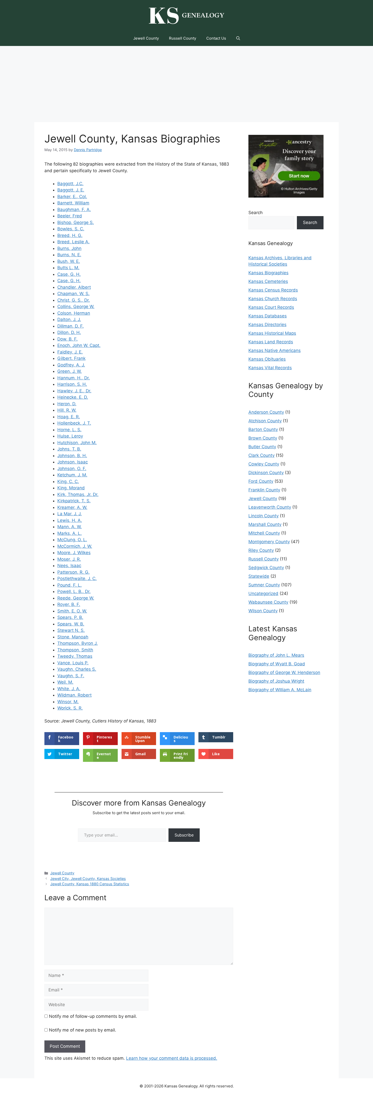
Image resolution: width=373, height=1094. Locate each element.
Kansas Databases (267, 315)
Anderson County (266, 412)
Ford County (260, 481)
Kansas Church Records (272, 298)
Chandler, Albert (74, 287)
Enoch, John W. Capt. (78, 345)
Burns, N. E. (69, 254)
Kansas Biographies (268, 272)
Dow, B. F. (67, 339)
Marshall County (264, 524)
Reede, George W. (75, 598)
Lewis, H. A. (69, 520)
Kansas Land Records (270, 341)
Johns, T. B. (69, 449)
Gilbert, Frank (71, 358)
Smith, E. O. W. (72, 611)
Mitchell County (264, 533)
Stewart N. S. (71, 630)
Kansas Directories (267, 324)
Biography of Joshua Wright (276, 681)
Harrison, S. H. (72, 384)
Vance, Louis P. (73, 662)
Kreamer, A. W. (72, 507)
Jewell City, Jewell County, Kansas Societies (88, 878)
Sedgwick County (266, 567)
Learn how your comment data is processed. (171, 1058)
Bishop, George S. (75, 222)
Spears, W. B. (70, 623)
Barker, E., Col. (72, 196)
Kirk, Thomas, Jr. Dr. (77, 494)
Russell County (182, 38)
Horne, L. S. (69, 429)
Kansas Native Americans (274, 350)
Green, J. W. (69, 371)
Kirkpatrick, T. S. (74, 500)
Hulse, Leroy (70, 436)
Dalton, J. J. (69, 319)
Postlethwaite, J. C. (77, 578)
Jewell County (146, 38)
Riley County (261, 550)
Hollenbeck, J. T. (74, 423)
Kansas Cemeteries (268, 281)
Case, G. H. (69, 274)
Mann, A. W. (69, 526)
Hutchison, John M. (77, 442)
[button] (238, 38)
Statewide (258, 576)
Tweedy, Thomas (74, 656)
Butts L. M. (68, 267)
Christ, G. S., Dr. (73, 300)
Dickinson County (266, 472)
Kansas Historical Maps (272, 333)
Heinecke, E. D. (72, 397)
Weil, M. (65, 682)
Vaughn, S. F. (70, 675)
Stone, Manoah (72, 636)
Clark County (261, 455)
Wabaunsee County (268, 602)
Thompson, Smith (75, 649)
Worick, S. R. (70, 708)
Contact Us (216, 38)
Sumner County (264, 584)
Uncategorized (263, 593)
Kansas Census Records (273, 290)
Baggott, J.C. (70, 183)
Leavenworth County (269, 507)
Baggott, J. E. (70, 189)
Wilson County (263, 610)
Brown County (262, 438)
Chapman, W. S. (73, 293)
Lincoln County (263, 515)
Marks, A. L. (69, 533)
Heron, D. (66, 403)
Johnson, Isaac (72, 461)
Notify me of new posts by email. (82, 1030)
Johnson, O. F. (71, 468)
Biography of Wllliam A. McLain (279, 689)
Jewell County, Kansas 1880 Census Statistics (89, 884)
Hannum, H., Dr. (73, 377)
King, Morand (71, 487)
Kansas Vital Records (270, 367)
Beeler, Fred (69, 215)
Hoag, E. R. (68, 416)
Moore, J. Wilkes (74, 552)
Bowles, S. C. (70, 228)
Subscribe (184, 835)
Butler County (262, 446)
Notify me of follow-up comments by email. (93, 1016)
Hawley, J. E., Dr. (74, 390)
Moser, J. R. (69, 559)
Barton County (263, 429)
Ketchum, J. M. (72, 474)
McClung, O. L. (72, 539)
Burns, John (69, 248)
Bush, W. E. (68, 261)
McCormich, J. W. (74, 546)
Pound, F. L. (69, 585)
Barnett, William (73, 202)
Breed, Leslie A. (73, 241)
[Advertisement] (186, 84)
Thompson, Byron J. (77, 643)
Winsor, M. (68, 701)
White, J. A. (68, 688)
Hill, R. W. (66, 410)
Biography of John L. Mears (276, 655)
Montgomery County (269, 541)
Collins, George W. (75, 306)
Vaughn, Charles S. (76, 669)
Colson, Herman (73, 313)
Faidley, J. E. (70, 352)
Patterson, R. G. (73, 572)
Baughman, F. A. (74, 209)
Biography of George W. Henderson (284, 672)
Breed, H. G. (69, 235)
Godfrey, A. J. (71, 364)
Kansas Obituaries (267, 359)
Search (255, 212)
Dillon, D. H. (69, 332)
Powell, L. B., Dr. (74, 591)
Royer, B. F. (68, 604)
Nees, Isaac (69, 565)
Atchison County (265, 420)
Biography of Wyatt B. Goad (276, 663)
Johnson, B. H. (72, 455)
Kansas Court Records (271, 307)
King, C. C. (68, 481)
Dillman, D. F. (70, 326)
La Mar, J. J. (69, 513)
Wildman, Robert (74, 695)
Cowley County (263, 463)
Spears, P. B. (70, 617)
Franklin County (264, 489)
